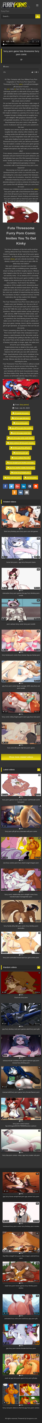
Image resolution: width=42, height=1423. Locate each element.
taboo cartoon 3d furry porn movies (22, 443)
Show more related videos (21, 757)
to (15, 89)
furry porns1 (24, 405)
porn (21, 84)
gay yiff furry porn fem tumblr (21, 428)
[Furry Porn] (17, 5)
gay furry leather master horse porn (21, 467)
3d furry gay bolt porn (21, 418)
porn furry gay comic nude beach (21, 438)
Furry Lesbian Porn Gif (21, 458)
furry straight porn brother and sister (21, 462)
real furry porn (31, 477)
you (8, 89)
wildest (36, 189)
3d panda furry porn (21, 413)
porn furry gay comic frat (21, 433)
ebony (13, 259)
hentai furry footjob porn (21, 472)
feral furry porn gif (21, 453)
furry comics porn (22, 423)
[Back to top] (35, 1417)
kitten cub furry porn (13, 477)
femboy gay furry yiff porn (21, 448)
